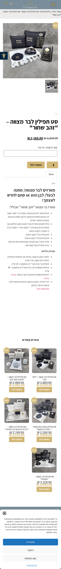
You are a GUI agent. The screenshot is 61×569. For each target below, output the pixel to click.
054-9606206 (43, 288)
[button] (4, 56)
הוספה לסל (36, 165)
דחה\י (30, 550)
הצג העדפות (30, 558)
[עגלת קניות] (6, 3)
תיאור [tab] (51, 174)
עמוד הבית (56, 11)
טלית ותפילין (45, 11)
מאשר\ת (30, 542)
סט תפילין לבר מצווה (30, 11)
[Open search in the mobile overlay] (11, 3)
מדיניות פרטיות (32, 565)
